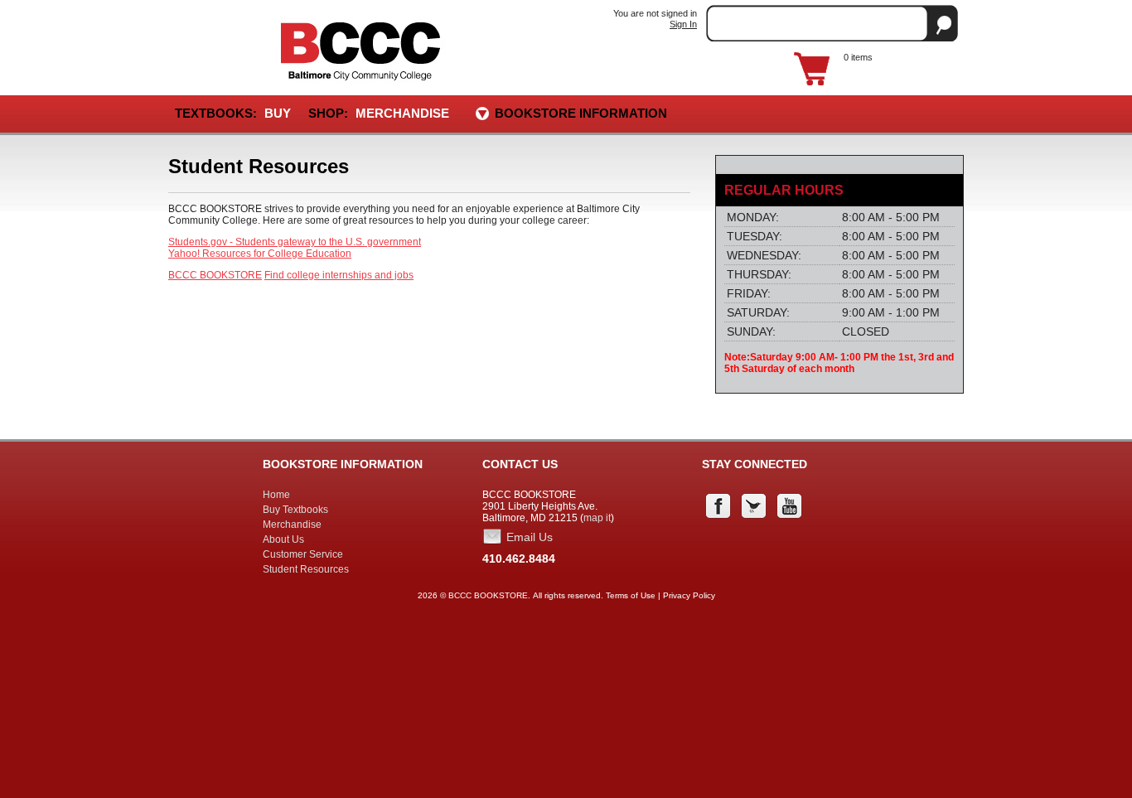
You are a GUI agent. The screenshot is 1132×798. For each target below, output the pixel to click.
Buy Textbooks (295, 509)
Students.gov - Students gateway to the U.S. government (294, 242)
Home (276, 495)
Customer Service (303, 554)
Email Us (529, 537)
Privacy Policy (689, 595)
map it (597, 518)
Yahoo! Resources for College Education (259, 253)
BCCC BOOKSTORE (215, 275)
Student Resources (306, 569)
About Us (283, 539)
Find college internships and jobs (339, 275)
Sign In (683, 24)
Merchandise (402, 113)
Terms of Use (630, 595)
